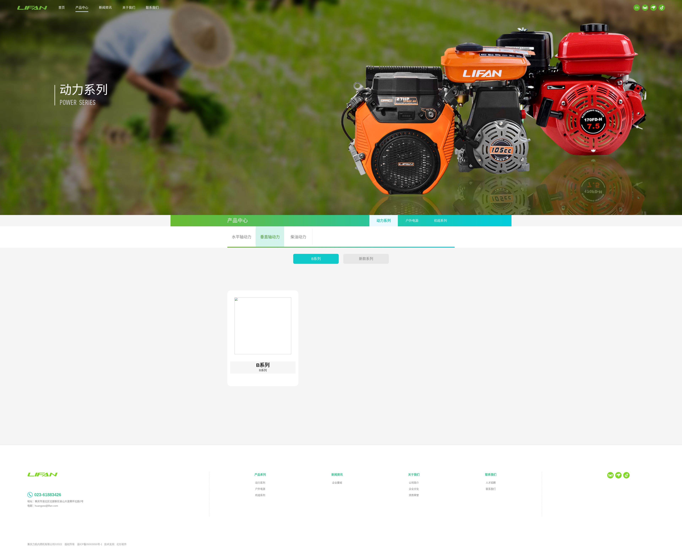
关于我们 (128, 7)
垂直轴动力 (270, 237)
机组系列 (440, 220)
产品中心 (81, 7)
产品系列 (260, 474)
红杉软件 (122, 544)
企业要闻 (337, 482)
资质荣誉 (414, 495)
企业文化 (414, 488)
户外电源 (412, 220)
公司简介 (414, 482)
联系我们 (152, 7)
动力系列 (384, 221)
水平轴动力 (241, 237)
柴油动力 (298, 237)
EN (636, 7)
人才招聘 (491, 482)
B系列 (316, 259)
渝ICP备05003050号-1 (89, 544)
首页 (61, 7)
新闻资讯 (105, 7)
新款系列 (366, 259)
